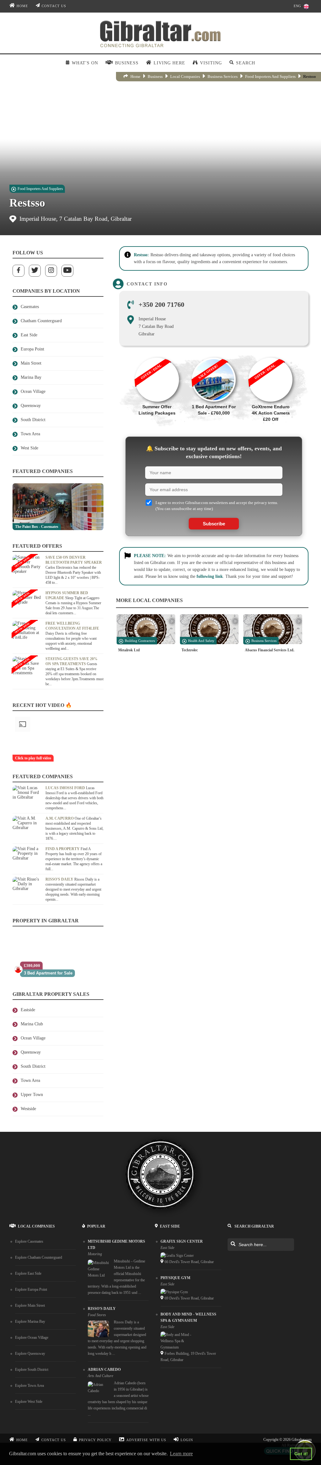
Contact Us (54, 6)
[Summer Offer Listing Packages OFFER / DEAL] (157, 354)
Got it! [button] (301, 1453)
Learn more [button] (181, 1453)
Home (22, 6)
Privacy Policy (95, 1440)
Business (155, 76)
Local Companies (185, 76)
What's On (85, 63)
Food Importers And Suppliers (270, 76)
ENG (297, 6)
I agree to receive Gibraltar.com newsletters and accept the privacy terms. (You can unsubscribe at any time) (216, 505)
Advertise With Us (146, 1440)
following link (210, 576)
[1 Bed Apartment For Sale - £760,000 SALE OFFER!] (213, 354)
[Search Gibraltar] (233, 1244)
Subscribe (214, 523)
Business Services (223, 76)
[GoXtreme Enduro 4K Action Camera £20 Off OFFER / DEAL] (270, 354)
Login (187, 1440)
